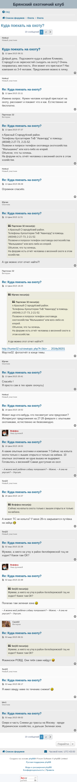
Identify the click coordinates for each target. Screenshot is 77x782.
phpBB (32, 759)
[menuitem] (6, 12)
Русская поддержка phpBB (38, 762)
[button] (50, 32)
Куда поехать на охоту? (22, 25)
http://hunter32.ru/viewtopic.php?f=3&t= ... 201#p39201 (33, 348)
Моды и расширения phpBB (38, 767)
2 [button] (46, 32)
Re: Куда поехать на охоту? (21, 89)
